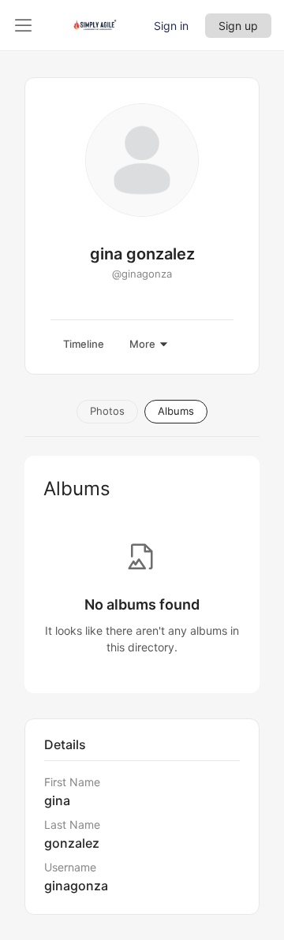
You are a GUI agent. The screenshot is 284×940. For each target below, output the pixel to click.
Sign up (238, 25)
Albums (176, 411)
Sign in (171, 25)
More (142, 344)
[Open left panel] (24, 25)
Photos (107, 411)
